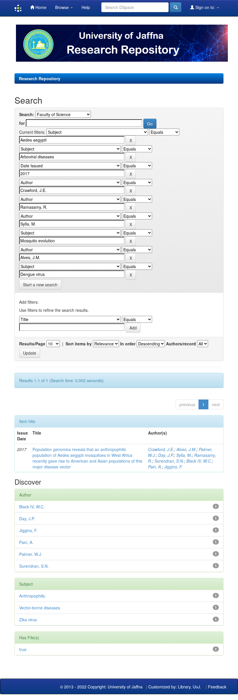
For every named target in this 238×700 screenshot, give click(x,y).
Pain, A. (155, 467)
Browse (62, 7)
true (22, 649)
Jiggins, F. (173, 467)
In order (128, 344)
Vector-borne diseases (39, 608)
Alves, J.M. (186, 449)
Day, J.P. (166, 455)
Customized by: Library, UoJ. (174, 687)
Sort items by (79, 344)
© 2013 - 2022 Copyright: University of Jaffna (102, 687)
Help (86, 7)
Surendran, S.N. (169, 461)
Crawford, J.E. (161, 449)
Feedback (217, 687)
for (22, 123)
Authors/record (181, 344)
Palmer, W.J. (30, 554)
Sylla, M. (184, 455)
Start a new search (40, 284)
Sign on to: (205, 7)
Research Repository (39, 78)
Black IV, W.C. (199, 461)
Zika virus (28, 619)
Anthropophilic (32, 596)
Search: (26, 114)
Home (40, 7)
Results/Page (32, 344)
